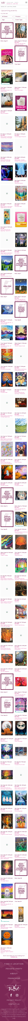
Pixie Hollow (18, 671)
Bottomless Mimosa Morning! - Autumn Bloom (21, 835)
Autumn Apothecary (19, 625)
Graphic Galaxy (4, 555)
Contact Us (14, 1004)
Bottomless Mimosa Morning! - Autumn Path (6, 788)
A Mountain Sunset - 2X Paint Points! (6, 91)
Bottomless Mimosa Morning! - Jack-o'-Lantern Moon (7, 951)
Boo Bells (17, 253)
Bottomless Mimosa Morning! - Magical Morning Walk (21, 579)
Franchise (14, 978)
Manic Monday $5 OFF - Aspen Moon (20, 509)
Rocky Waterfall (18, 811)
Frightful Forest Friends (6, 834)
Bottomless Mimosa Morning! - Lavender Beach (5, 161)
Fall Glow (17, 601)
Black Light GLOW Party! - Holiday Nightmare (7, 416)
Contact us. (14, 956)
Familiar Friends (4, 485)
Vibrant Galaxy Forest (20, 345)
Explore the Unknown (20, 927)
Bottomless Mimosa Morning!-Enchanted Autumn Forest (6, 649)
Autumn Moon (4, 741)
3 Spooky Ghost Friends (6, 811)
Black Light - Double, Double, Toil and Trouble (20, 160)
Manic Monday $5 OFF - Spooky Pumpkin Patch (20, 300)
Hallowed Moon (18, 555)
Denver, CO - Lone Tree (6, 6)
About (14, 974)
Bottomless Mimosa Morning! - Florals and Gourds (20, 393)
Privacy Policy (14, 1000)
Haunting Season (19, 183)
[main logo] (3, 2)
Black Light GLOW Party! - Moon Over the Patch (21, 788)
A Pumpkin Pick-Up (19, 415)
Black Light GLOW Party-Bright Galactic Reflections (7, 579)
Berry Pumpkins (4, 113)
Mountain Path (18, 206)
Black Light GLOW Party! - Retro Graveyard (7, 858)
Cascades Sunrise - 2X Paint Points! (6, 346)
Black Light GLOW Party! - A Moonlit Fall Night (7, 625)
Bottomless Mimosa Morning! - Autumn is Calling (5, 231)
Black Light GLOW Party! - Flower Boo (21, 649)
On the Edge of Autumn (20, 136)
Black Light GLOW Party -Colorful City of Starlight (7, 137)
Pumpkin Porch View (20, 764)
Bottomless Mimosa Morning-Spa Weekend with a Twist (6, 463)
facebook (11, 995)
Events (16, 2)
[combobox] (7, 16)
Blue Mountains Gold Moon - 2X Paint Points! (21, 532)
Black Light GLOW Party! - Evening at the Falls (21, 370)
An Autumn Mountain (6, 369)
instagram (17, 995)
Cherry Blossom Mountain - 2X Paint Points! (21, 719)
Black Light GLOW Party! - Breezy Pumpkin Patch (7, 439)
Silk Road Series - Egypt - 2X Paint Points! (7, 928)
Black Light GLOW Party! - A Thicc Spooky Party (7, 253)
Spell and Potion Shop (20, 857)
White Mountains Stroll (6, 276)
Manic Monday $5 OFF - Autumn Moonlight (20, 695)
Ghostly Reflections (5, 764)
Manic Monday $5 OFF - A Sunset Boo (7, 905)
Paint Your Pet (18, 462)
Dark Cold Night (18, 741)
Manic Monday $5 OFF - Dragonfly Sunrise (20, 44)
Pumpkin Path (4, 392)
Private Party (14, 969)
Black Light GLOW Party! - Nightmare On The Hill (7, 207)
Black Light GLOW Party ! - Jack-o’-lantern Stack (7, 602)
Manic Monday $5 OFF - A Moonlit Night (7, 323)
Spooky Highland (5, 671)
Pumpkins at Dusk (19, 485)
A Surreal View (18, 439)
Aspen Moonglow (19, 90)
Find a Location (14, 964)
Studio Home (10, 2)
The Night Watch (5, 880)
